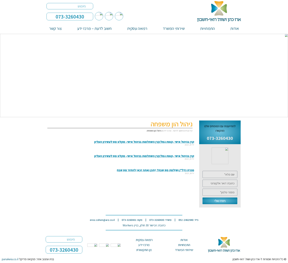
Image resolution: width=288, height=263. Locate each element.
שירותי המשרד (174, 28)
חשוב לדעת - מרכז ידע (173, 130)
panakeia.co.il (10, 259)
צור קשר (55, 28)
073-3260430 (70, 16)
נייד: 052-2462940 (188, 220)
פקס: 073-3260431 (132, 220)
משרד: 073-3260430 (160, 220)
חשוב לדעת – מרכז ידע (94, 28)
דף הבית (188, 130)
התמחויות (207, 28)
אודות (234, 28)
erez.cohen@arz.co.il (102, 220)
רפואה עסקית (137, 28)
